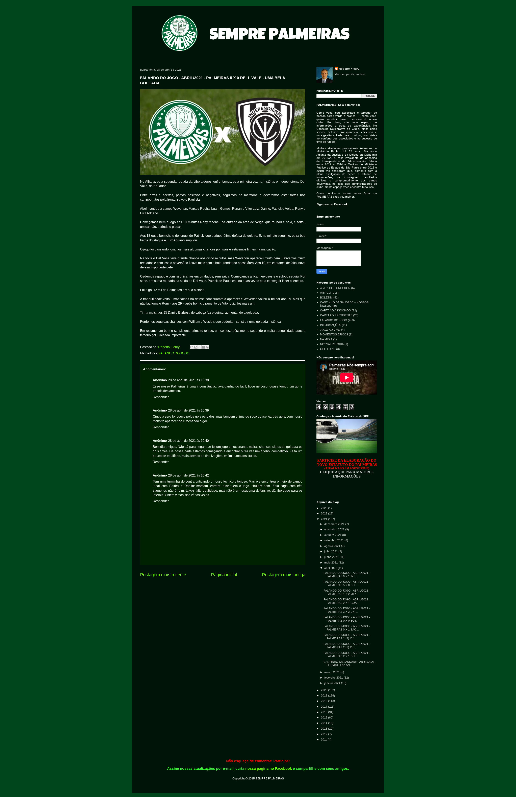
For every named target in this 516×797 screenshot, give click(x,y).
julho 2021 (331, 551)
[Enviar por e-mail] (192, 347)
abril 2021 (331, 568)
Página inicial (224, 574)
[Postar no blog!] (196, 347)
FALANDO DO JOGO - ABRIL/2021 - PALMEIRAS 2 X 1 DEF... (347, 654)
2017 (324, 706)
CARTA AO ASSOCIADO (335, 310)
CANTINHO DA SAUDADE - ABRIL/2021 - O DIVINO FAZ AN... (350, 663)
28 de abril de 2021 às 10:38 (188, 380)
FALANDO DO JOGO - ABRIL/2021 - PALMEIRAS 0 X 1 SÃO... (347, 627)
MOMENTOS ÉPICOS (334, 334)
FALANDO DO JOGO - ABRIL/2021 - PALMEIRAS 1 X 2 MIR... (347, 592)
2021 (324, 519)
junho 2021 (331, 556)
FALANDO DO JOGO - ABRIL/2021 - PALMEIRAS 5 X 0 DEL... (347, 583)
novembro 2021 (334, 529)
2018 (324, 701)
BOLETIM (326, 297)
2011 (324, 739)
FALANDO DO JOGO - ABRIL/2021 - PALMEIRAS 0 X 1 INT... (347, 574)
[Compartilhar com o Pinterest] (207, 347)
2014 (324, 723)
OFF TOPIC (327, 349)
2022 (324, 513)
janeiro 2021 (332, 683)
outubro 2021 (333, 534)
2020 (324, 690)
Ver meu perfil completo (350, 74)
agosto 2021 (332, 546)
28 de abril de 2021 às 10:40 (188, 440)
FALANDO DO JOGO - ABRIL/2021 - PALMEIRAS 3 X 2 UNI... (347, 610)
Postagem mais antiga (283, 574)
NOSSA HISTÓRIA (332, 344)
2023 (324, 508)
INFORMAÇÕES (330, 325)
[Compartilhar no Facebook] (203, 347)
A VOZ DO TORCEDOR (335, 288)
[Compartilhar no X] (200, 347)
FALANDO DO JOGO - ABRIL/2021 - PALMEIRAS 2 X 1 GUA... (347, 601)
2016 (324, 712)
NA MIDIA (326, 339)
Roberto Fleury (349, 68)
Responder (161, 397)
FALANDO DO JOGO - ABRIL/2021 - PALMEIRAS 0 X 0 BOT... (347, 619)
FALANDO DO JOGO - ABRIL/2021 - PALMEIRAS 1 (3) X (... (347, 636)
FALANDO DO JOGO (174, 353)
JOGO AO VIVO (330, 329)
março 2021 (332, 672)
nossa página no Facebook (268, 769)
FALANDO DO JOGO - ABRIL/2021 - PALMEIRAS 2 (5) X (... (347, 645)
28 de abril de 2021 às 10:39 (188, 410)
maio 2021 (331, 562)
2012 (324, 734)
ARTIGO (325, 292)
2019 (324, 695)
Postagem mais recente (163, 574)
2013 (324, 728)
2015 (324, 717)
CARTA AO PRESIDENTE (336, 315)
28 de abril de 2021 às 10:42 (188, 475)
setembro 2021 (334, 540)
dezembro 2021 (334, 524)
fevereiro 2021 (334, 677)
